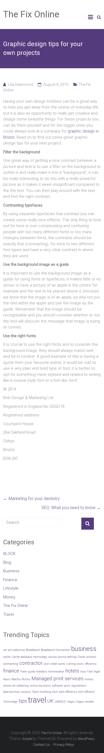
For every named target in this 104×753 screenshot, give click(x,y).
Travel (8, 614)
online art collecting (16, 685)
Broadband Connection (55, 650)
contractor (31, 663)
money (89, 679)
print (67, 685)
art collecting (16, 650)
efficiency (91, 664)
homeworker (56, 671)
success (25, 692)
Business (11, 571)
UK (50, 701)
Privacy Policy (63, 745)
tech (55, 692)
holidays (41, 671)
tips (23, 701)
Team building (41, 692)
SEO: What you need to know (71, 507)
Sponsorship (11, 692)
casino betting (67, 657)
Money (9, 597)
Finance (10, 579)
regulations (78, 685)
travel (37, 699)
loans (6, 679)
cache (7, 657)
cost (46, 664)
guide (31, 671)
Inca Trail (86, 671)
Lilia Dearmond (20, 84)
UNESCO (60, 701)
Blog (7, 562)
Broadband (33, 650)
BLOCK (9, 553)
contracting (10, 664)
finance (11, 671)
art (5, 650)
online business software (46, 685)
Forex (23, 671)
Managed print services (57, 678)
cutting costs (75, 664)
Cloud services (87, 657)
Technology (10, 701)
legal (97, 671)
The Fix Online (31, 14)
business (84, 649)
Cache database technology (29, 657)
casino (52, 657)
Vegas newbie (85, 701)
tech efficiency (68, 692)
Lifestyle (10, 588)
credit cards (57, 664)
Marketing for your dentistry (31, 498)
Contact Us (41, 745)
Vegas (71, 701)
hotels (72, 671)
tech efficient (86, 692)
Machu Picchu (20, 679)
